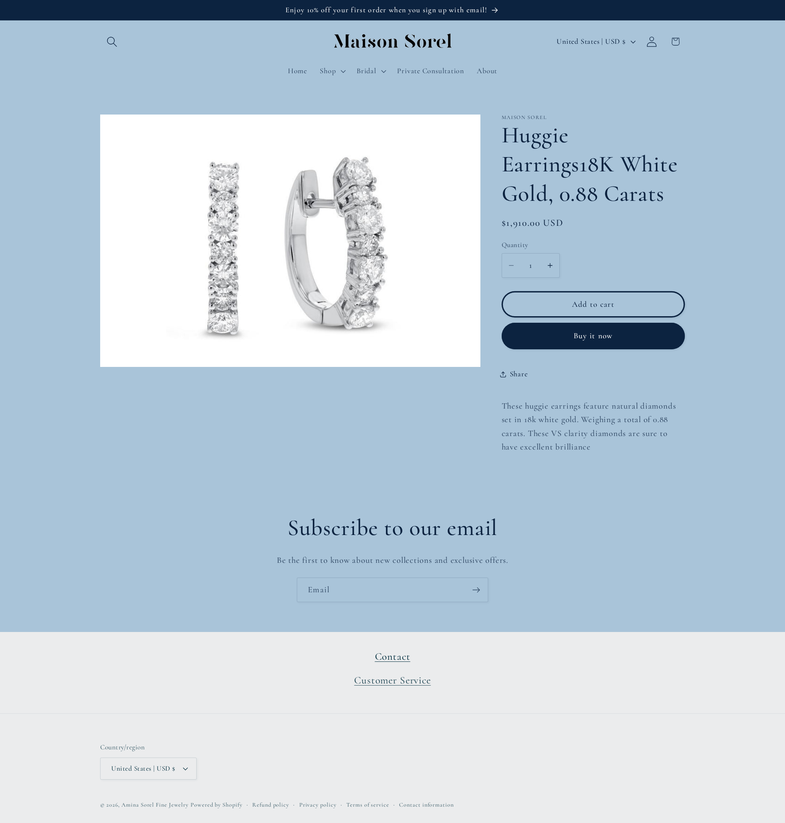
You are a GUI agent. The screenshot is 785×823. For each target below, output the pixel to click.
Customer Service (392, 680)
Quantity (515, 245)
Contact (392, 656)
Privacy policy (317, 804)
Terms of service (367, 804)
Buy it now (593, 336)
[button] (111, 41)
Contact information (426, 804)
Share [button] (519, 373)
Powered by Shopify (216, 804)
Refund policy (270, 804)
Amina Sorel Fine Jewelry (154, 804)
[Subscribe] (476, 590)
